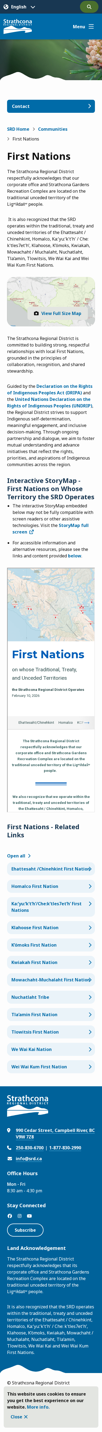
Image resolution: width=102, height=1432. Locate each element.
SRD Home (18, 129)
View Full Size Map (61, 313)
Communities (52, 129)
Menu (79, 27)
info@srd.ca (29, 1159)
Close (16, 1417)
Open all (16, 856)
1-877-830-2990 (65, 1148)
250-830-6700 (30, 1148)
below (74, 556)
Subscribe (25, 1230)
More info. (38, 1407)
